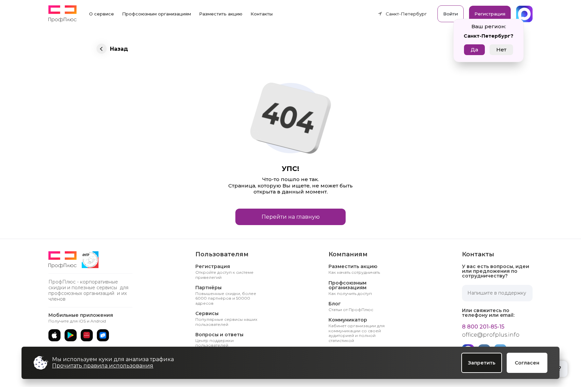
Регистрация (489, 13)
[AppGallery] (87, 335)
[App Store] (54, 335)
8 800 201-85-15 (483, 327)
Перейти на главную (291, 217)
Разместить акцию (220, 13)
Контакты (261, 13)
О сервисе (101, 13)
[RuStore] (103, 335)
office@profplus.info (490, 335)
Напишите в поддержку (496, 293)
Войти (450, 13)
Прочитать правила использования (102, 365)
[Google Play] (71, 335)
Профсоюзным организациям (156, 13)
